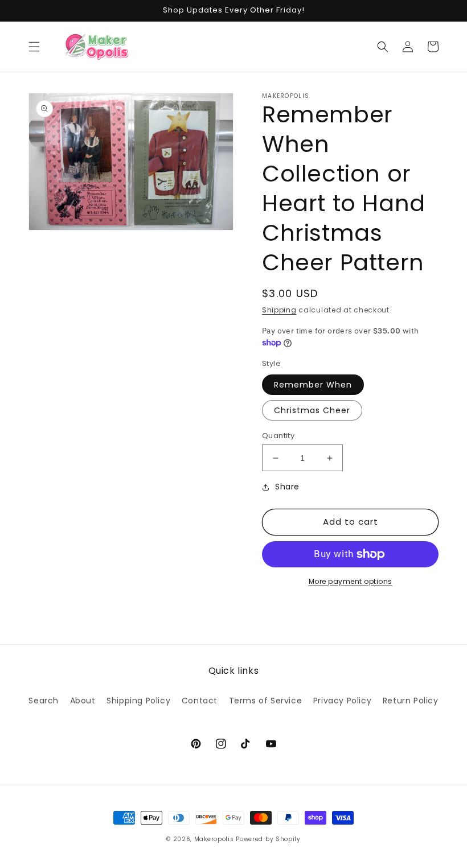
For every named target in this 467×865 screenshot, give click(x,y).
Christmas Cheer (312, 410)
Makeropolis (214, 839)
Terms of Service (265, 700)
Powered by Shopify (268, 839)
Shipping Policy (138, 700)
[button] (34, 46)
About (83, 700)
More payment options (350, 581)
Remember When (313, 384)
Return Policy (411, 700)
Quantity (278, 435)
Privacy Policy (342, 700)
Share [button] (287, 486)
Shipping (279, 310)
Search (43, 700)
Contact (200, 700)
